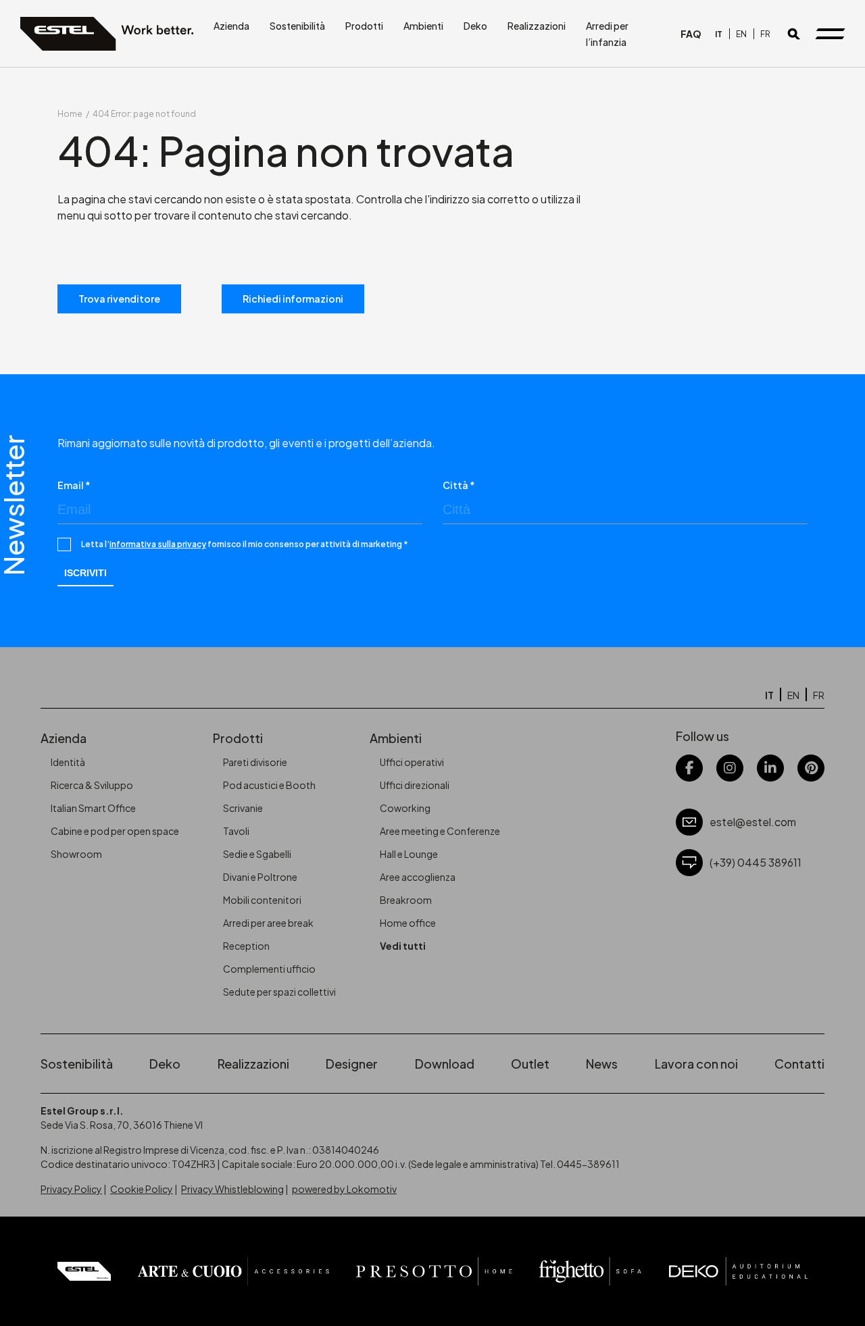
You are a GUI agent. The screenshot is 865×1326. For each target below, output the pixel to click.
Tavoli (236, 831)
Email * (74, 485)
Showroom (76, 854)
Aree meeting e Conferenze (440, 831)
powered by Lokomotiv (344, 1189)
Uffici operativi (412, 762)
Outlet (530, 1063)
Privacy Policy (71, 1189)
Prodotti (364, 26)
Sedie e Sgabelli (257, 854)
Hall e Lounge (409, 854)
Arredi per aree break (268, 923)
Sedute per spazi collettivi (279, 992)
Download (444, 1063)
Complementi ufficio (269, 969)
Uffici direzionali (414, 785)
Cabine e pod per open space (115, 831)
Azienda (231, 26)
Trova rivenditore (119, 298)
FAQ (691, 34)
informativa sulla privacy (157, 544)
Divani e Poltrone (260, 877)
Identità (68, 762)
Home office (408, 923)
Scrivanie (243, 808)
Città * (459, 485)
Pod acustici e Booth (269, 785)
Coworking (405, 808)
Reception (246, 946)
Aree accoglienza (417, 877)
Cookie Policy (141, 1189)
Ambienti (423, 26)
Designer (352, 1063)
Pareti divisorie (255, 762)
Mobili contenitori (262, 900)
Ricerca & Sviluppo (92, 785)
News (602, 1063)
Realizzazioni (537, 26)
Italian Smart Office (93, 808)
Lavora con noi (696, 1063)
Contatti (799, 1063)
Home (69, 114)
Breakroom (406, 900)
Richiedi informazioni (293, 298)
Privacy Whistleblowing (232, 1189)
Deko (475, 26)
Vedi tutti (403, 946)
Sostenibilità (297, 26)
